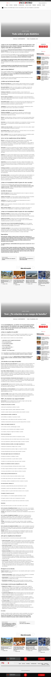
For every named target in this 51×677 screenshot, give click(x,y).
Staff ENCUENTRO (21, 38)
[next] (48, 7)
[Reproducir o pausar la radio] (25, 675)
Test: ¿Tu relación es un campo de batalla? (8, 259)
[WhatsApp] (44, 0)
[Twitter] (43, 0)
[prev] (46, 7)
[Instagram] (41, 0)
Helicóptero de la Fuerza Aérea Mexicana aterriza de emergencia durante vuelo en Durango (45, 58)
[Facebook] (40, 0)
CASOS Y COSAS (25, 31)
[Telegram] (47, 47)
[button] (43, 3)
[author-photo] (1, 283)
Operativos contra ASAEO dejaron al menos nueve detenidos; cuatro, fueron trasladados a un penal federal (45, 68)
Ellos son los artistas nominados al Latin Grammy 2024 (26, 259)
